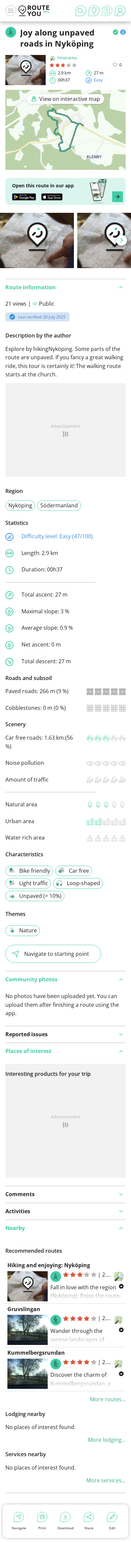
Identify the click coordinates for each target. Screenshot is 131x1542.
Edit (112, 1528)
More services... (106, 1480)
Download (65, 1528)
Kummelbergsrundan (36, 1352)
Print (42, 1528)
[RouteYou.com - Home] (33, 10)
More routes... (108, 1399)
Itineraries (67, 58)
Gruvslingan (23, 1309)
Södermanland (59, 505)
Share (88, 1528)
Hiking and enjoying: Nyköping (48, 1265)
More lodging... (107, 1439)
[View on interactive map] (65, 165)
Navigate (19, 1528)
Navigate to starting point (56, 954)
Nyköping (20, 505)
